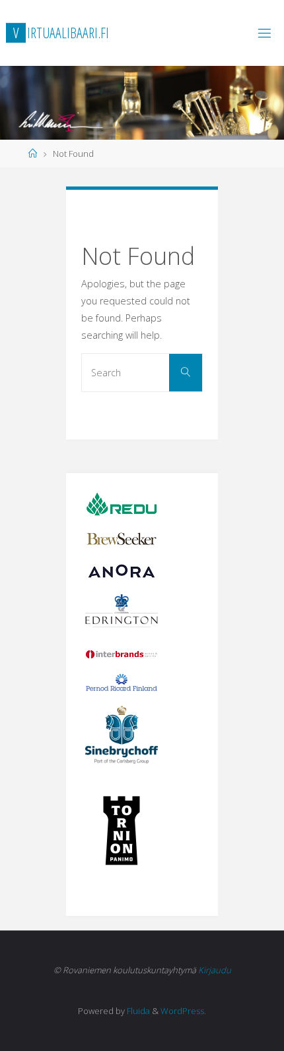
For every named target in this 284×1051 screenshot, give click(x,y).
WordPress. (183, 1011)
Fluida (137, 1011)
